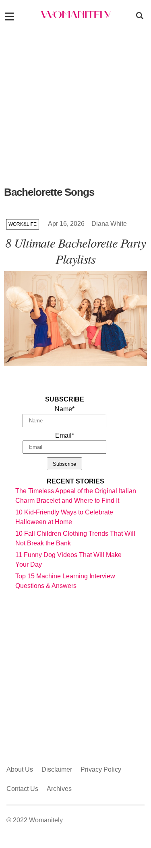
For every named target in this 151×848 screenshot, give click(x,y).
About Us (19, 769)
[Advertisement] (75, 106)
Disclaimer (56, 769)
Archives (59, 788)
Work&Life (22, 224)
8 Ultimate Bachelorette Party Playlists (75, 250)
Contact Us (22, 788)
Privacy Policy (101, 769)
